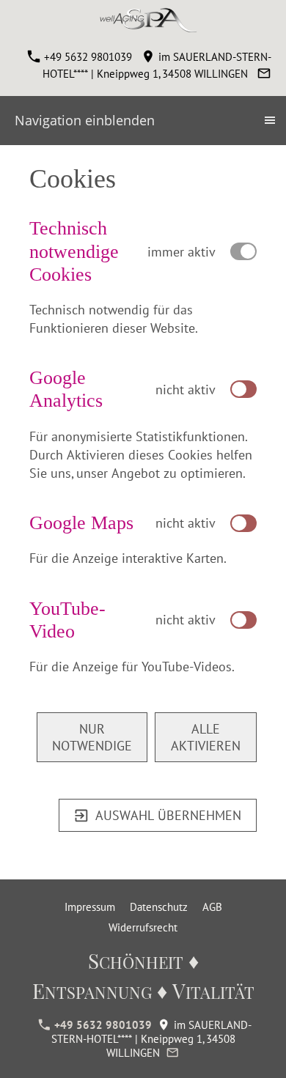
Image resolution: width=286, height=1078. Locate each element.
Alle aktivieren (206, 737)
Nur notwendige (92, 737)
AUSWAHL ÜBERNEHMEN (168, 815)
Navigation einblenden (85, 120)
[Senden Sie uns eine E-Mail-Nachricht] (263, 74)
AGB (212, 907)
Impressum (90, 907)
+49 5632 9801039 (86, 57)
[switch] (243, 389)
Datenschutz (159, 907)
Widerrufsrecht (143, 927)
